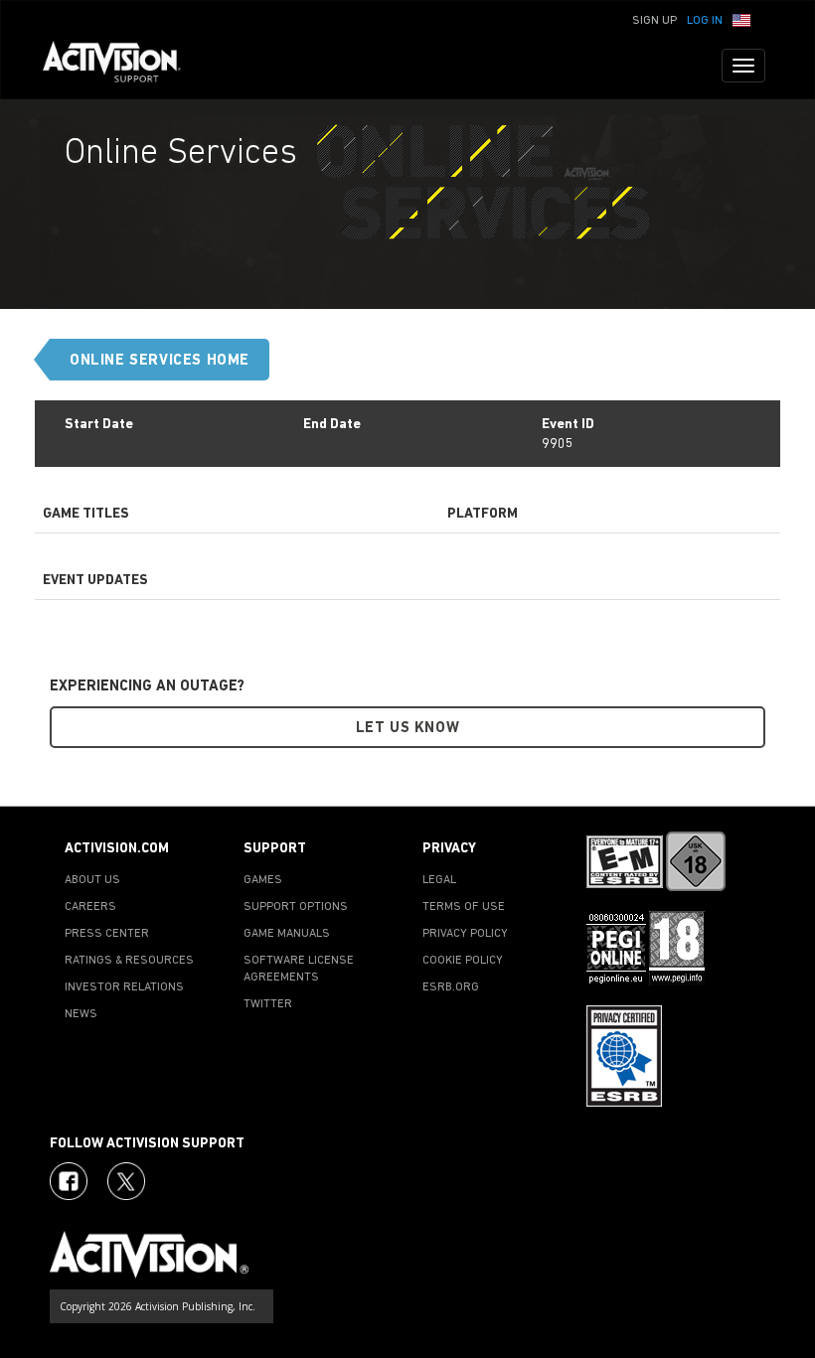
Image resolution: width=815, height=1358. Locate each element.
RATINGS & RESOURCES (129, 961)
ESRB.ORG (450, 987)
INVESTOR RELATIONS (124, 987)
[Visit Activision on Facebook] (68, 1181)
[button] (741, 19)
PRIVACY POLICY (465, 934)
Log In (705, 21)
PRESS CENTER (107, 934)
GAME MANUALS (287, 934)
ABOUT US (92, 880)
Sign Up (654, 21)
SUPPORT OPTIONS (296, 907)
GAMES (263, 880)
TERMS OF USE (463, 907)
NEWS (81, 1014)
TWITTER (268, 1004)
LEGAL (439, 880)
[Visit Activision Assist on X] (126, 1181)
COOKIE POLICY (462, 961)
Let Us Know (408, 728)
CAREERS (90, 907)
